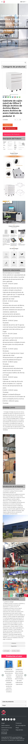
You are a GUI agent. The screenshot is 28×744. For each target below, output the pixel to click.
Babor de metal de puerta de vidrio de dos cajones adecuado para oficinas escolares (19, 673)
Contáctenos (4, 730)
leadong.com (20, 740)
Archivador (7, 651)
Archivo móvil (15, 651)
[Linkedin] (6, 719)
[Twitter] (8, 719)
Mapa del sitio (19, 730)
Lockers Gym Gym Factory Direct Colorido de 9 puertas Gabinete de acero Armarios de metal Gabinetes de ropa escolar (9, 677)
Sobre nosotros (5, 725)
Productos (18, 723)
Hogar (3, 723)
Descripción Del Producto (12, 134)
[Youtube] (11, 719)
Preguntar (8, 125)
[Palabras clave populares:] (25, 62)
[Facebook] (3, 719)
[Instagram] (14, 719)
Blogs (17, 727)
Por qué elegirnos (20, 725)
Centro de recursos (6, 727)
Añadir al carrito (11, 128)
